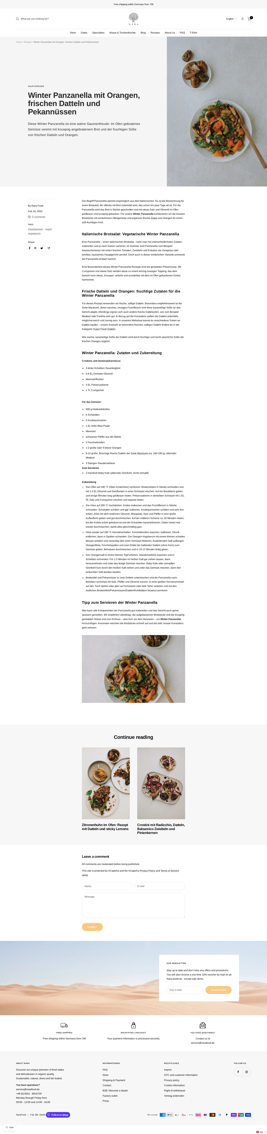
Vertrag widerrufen (174, 1095)
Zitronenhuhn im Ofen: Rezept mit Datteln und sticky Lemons (105, 827)
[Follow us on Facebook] (238, 1072)
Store (73, 32)
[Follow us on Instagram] (246, 1072)
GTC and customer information (181, 1075)
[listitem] (29, 248)
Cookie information (174, 1085)
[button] (261, 1132)
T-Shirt (193, 32)
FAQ (182, 32)
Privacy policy (171, 1080)
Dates (84, 32)
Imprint (168, 1069)
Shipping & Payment (114, 1080)
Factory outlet (110, 1095)
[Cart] (249, 18)
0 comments (38, 217)
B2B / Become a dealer (115, 1090)
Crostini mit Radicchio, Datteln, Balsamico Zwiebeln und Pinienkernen (161, 829)
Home (19, 42)
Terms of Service (170, 870)
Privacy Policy (147, 870)
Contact (107, 1085)
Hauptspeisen (36, 86)
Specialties (98, 32)
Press (106, 1101)
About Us (170, 32)
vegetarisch (34, 233)
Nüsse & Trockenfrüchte (122, 32)
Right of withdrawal (174, 1090)
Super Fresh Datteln (104, 329)
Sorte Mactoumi (139, 453)
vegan (48, 229)
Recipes (155, 32)
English (230, 18)
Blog (143, 32)
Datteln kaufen (90, 324)
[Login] (242, 18)
